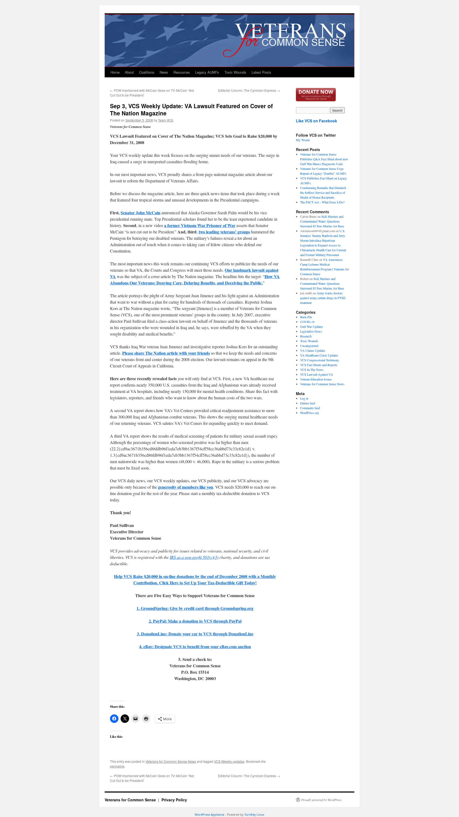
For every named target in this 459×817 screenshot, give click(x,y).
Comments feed (310, 408)
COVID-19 (307, 322)
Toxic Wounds (235, 72)
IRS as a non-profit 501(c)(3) (194, 557)
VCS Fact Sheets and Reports (318, 365)
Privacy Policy (174, 799)
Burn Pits (306, 317)
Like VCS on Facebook (316, 120)
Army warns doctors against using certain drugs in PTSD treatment (323, 298)
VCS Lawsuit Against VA (316, 374)
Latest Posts (261, 72)
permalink (117, 766)
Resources (181, 72)
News (164, 72)
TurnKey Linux (254, 814)
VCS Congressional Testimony (319, 360)
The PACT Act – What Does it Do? (322, 202)
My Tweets (303, 140)
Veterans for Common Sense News (171, 761)
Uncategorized (309, 345)
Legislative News (311, 331)
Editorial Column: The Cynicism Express (249, 90)
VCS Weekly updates (229, 761)
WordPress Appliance (209, 814)
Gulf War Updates (311, 326)
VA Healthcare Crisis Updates (319, 355)
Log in (304, 398)
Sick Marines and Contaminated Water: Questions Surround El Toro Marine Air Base (322, 221)
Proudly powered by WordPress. (321, 800)
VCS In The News (312, 369)
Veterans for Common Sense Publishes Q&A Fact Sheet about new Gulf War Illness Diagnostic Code (324, 159)
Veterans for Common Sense (131, 799)
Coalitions (146, 72)
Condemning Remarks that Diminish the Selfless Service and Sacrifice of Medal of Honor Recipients (323, 192)
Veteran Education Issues (316, 379)
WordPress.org (309, 412)
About (129, 72)
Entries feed (307, 403)
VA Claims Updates (312, 350)
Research (306, 336)
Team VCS (165, 120)
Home (115, 72)
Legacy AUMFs (207, 72)
